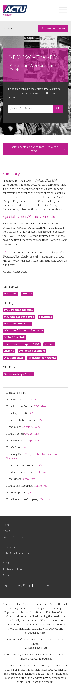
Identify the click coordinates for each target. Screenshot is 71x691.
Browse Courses (51, 28)
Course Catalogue (13, 537)
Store (6, 575)
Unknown (41, 472)
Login (6, 585)
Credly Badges (11, 547)
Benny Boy (28, 479)
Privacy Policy (22, 585)
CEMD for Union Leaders (18, 553)
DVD (41, 420)
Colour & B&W (31, 427)
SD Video (40, 406)
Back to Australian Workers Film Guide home (34, 149)
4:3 (32, 413)
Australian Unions (13, 569)
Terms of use (42, 585)
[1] (23, 244)
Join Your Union (10, 28)
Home (6, 525)
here (43, 632)
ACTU (6, 563)
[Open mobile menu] (63, 10)
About (6, 531)
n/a (24, 447)
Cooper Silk (31, 434)
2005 (33, 399)
